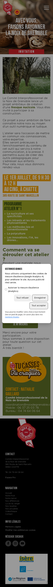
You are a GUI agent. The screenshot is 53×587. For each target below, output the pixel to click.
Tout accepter (39, 306)
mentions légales (12, 317)
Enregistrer (40, 298)
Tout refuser (22, 298)
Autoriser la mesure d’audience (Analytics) (23, 289)
